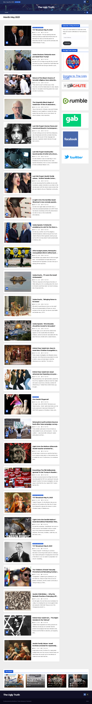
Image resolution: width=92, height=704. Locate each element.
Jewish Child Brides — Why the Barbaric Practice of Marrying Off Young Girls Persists (44, 596)
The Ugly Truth (46, 7)
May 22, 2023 (37, 304)
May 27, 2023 (37, 130)
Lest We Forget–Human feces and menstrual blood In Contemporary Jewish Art (44, 128)
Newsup (22, 701)
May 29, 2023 (37, 82)
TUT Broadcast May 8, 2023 (42, 546)
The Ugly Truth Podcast (38, 27)
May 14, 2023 (37, 500)
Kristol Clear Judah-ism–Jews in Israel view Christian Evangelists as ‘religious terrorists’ (44, 350)
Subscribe (67, 43)
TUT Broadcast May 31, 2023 (42, 30)
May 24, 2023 (37, 255)
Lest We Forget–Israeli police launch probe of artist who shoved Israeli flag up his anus (45, 154)
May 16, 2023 (37, 474)
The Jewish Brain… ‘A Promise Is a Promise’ (35, 680)
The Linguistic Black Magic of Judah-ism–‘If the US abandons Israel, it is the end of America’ (43, 104)
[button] (84, 12)
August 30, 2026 (54, 683)
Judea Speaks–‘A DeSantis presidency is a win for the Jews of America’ (44, 227)
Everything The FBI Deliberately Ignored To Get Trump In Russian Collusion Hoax (44, 472)
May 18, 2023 (37, 353)
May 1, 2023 (37, 648)
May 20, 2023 (37, 328)
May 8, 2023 (37, 524)
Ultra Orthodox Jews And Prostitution (14, 680)
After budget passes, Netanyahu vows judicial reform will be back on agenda (45, 253)
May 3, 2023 (37, 574)
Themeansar (28, 701)
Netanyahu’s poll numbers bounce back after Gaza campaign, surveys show (45, 424)
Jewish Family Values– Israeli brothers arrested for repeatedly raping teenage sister (44, 646)
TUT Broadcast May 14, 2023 (42, 497)
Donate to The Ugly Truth (75, 77)
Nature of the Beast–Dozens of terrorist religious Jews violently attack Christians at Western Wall (44, 80)
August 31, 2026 (11, 683)
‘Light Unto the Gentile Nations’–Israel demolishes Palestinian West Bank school (45, 522)
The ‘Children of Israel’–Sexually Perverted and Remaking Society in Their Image (45, 572)
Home (6, 12)
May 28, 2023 (37, 107)
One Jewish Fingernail (40, 399)
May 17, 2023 (37, 426)
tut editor (45, 32)
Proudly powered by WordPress (10, 701)
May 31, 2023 (37, 32)
